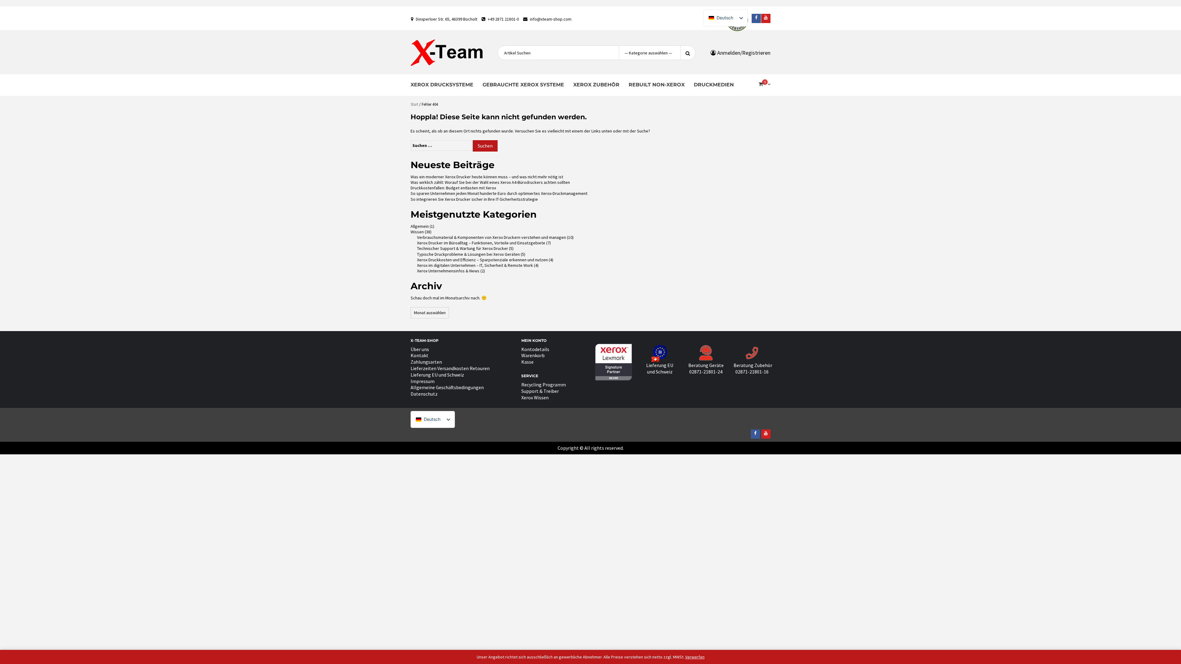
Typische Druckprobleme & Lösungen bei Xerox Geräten (468, 254)
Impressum (423, 381)
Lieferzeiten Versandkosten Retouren (450, 368)
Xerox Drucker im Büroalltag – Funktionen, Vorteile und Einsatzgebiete (481, 243)
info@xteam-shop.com (550, 19)
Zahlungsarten (426, 362)
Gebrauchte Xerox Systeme (523, 85)
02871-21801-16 (752, 372)
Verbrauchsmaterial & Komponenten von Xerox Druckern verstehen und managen (491, 237)
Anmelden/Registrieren (743, 52)
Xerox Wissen (535, 397)
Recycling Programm (543, 384)
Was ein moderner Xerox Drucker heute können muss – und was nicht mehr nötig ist (487, 177)
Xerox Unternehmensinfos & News (448, 271)
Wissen (417, 232)
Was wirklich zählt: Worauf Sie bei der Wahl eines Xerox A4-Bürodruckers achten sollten (490, 182)
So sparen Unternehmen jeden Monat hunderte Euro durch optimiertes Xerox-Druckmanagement (499, 193)
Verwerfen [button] (695, 657)
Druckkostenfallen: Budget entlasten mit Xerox (453, 188)
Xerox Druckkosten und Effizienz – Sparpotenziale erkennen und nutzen (482, 260)
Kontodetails (535, 349)
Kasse (527, 362)
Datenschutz (424, 394)
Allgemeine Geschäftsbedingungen (447, 387)
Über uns (420, 349)
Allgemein (420, 226)
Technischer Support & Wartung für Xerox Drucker (462, 248)
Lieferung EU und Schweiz (437, 375)
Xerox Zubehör (596, 85)
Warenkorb (533, 355)
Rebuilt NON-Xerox (657, 85)
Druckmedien (714, 85)
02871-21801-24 (705, 372)
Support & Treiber (540, 391)
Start (414, 104)
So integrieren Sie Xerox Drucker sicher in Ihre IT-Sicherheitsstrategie (474, 199)
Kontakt (419, 355)
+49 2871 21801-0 (503, 19)
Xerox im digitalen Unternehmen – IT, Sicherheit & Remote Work (475, 265)
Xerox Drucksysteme (442, 85)
